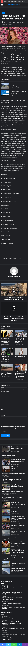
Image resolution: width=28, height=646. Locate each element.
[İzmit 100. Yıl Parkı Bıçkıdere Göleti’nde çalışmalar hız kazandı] (21, 333)
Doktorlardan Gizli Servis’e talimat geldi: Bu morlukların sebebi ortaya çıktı (18, 543)
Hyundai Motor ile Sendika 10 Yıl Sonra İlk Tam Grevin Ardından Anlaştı (18, 525)
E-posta (3, 415)
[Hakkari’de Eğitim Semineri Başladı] (6, 469)
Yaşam (9, 10)
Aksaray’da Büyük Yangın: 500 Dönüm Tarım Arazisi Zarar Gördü (18, 518)
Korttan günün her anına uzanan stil (20, 357)
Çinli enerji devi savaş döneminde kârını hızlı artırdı (17, 448)
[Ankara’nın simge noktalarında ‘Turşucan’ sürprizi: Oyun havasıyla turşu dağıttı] (6, 551)
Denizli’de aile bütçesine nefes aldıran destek (5, 358)
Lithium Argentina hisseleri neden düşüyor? (13, 558)
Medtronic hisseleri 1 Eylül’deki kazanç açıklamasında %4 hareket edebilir (12, 480)
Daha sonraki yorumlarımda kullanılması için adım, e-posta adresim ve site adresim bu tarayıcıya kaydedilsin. (14, 429)
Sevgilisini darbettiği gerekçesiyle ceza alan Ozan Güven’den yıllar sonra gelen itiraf (20, 374)
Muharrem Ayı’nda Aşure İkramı (10, 538)
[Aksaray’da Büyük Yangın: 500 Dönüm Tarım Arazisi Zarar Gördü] (6, 519)
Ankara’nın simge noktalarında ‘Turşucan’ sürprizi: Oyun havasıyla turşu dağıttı (17, 551)
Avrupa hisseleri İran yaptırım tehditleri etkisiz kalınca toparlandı (12, 492)
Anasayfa (4, 10)
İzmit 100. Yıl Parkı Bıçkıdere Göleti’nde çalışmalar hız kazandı (20, 340)
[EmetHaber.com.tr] (14, 4)
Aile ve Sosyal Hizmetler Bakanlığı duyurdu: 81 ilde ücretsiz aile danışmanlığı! (6, 341)
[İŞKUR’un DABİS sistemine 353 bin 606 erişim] (5, 93)
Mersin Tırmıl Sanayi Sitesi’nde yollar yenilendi (18, 562)
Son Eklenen (14, 442)
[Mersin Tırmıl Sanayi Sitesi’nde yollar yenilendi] (5, 86)
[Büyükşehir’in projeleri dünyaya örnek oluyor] (6, 487)
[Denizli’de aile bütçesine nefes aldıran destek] (7, 351)
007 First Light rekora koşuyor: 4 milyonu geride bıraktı (18, 504)
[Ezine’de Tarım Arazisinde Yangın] (6, 533)
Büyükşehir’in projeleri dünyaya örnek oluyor (17, 485)
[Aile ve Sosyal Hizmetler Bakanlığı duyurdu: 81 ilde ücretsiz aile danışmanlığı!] (7, 333)
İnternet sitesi (4, 421)
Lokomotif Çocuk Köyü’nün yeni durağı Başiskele (6, 373)
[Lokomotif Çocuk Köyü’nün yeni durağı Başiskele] (7, 367)
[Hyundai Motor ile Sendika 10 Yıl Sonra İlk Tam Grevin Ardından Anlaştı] (6, 526)
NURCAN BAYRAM (7, 22)
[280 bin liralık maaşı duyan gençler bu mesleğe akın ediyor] (6, 462)
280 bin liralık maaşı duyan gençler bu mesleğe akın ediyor (18, 461)
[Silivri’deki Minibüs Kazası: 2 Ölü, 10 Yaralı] (6, 512)
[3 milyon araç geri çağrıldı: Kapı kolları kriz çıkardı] (6, 571)
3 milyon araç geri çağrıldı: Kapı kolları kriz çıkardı (18, 569)
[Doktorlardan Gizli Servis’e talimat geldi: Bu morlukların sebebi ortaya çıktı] (6, 544)
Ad (2, 409)
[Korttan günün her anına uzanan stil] (21, 351)
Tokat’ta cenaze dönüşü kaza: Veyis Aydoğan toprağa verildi (11, 454)
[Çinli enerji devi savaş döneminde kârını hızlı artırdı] (6, 449)
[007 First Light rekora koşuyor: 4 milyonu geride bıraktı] (6, 505)
